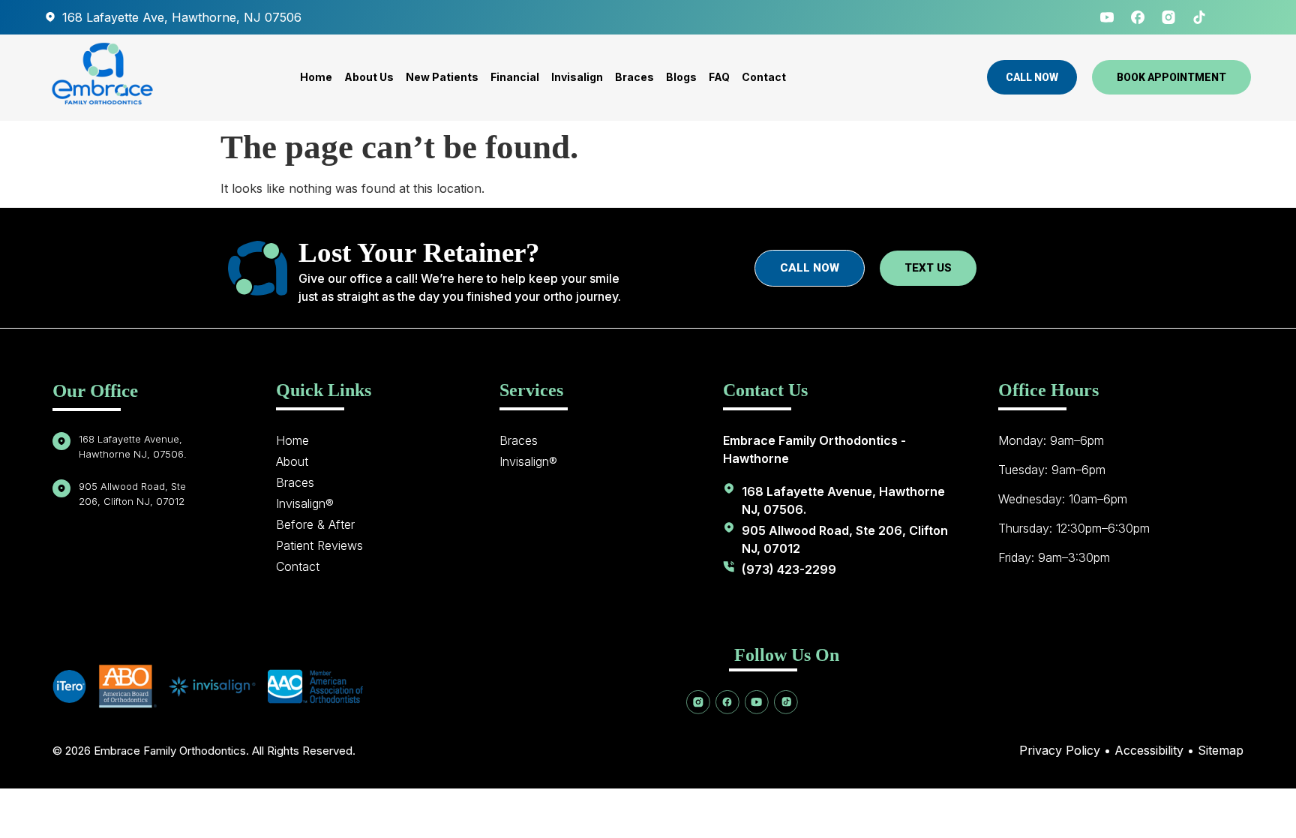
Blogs (681, 77)
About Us (369, 77)
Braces (634, 77)
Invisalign (577, 77)
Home (316, 77)
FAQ (719, 77)
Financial (514, 77)
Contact (764, 77)
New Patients (442, 77)
